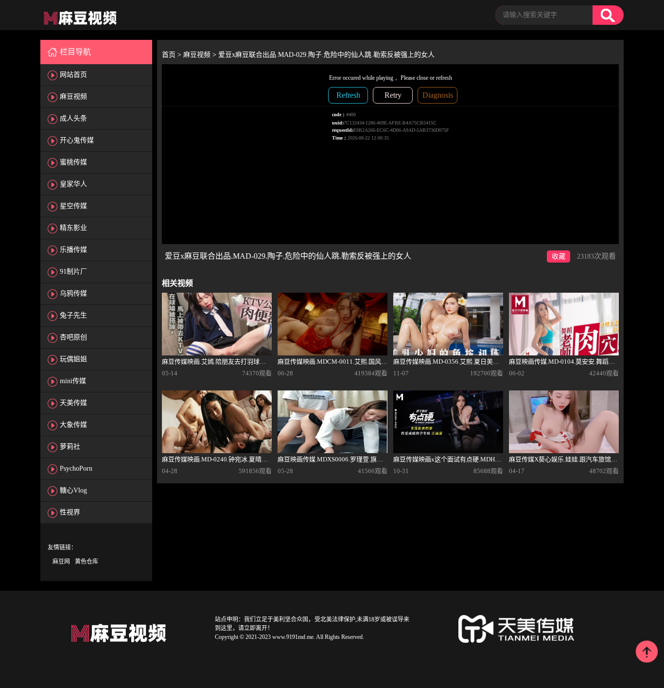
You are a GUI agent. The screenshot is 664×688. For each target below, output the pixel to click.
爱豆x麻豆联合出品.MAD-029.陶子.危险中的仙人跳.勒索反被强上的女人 (326, 54)
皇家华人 (73, 184)
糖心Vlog (73, 490)
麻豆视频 (73, 96)
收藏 (558, 256)
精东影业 (73, 227)
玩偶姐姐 (73, 359)
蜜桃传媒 (73, 162)
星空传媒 (73, 206)
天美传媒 (73, 402)
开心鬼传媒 (77, 140)
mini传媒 (73, 381)
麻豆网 (61, 561)
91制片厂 (73, 271)
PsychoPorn (76, 468)
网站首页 (73, 74)
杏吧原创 (73, 337)
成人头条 (73, 118)
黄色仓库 (86, 561)
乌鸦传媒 (73, 293)
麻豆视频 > (200, 54)
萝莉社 (70, 446)
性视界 (70, 512)
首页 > (172, 54)
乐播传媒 (73, 249)
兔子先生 (73, 315)
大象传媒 (73, 424)
